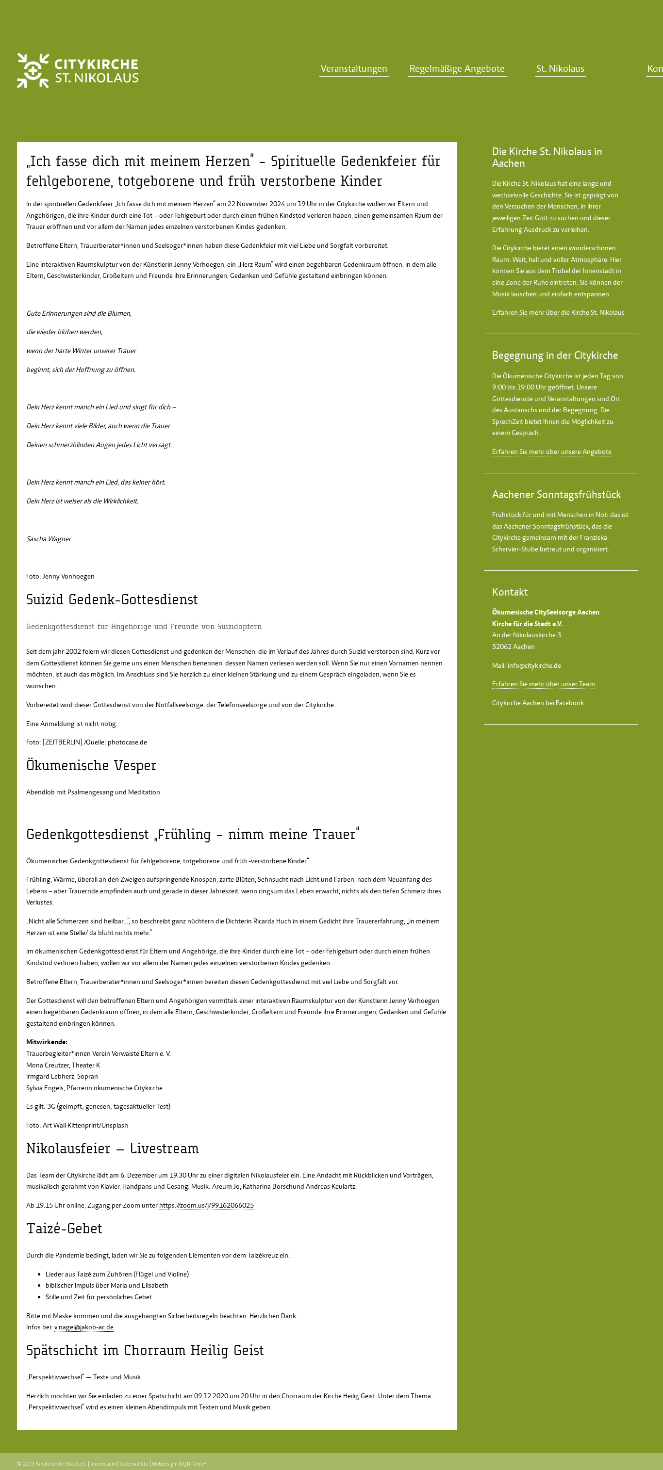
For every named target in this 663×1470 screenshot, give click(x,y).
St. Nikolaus (560, 69)
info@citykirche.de (534, 665)
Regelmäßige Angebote (457, 69)
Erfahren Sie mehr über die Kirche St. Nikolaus (558, 312)
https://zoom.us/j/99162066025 (206, 1205)
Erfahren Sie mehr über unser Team (543, 683)
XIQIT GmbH (193, 1463)
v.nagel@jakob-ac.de (84, 1327)
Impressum (103, 1463)
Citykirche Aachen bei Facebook (538, 702)
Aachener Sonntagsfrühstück (546, 526)
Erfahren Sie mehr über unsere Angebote (552, 451)
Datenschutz (134, 1463)
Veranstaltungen (354, 69)
